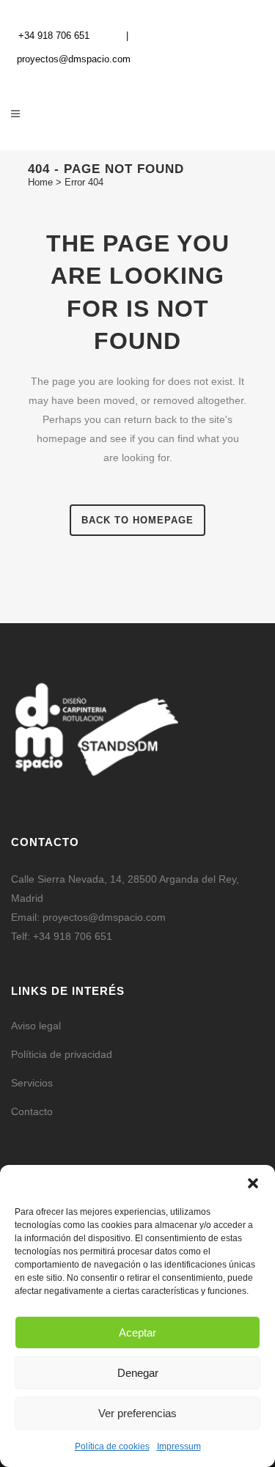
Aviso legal (36, 1026)
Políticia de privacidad (61, 1054)
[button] (253, 1183)
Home (40, 182)
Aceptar (137, 1332)
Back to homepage (137, 520)
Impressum (179, 1446)
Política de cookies (112, 1446)
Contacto (32, 1111)
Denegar (137, 1373)
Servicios (32, 1083)
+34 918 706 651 (53, 35)
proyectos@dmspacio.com (74, 59)
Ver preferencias (137, 1413)
